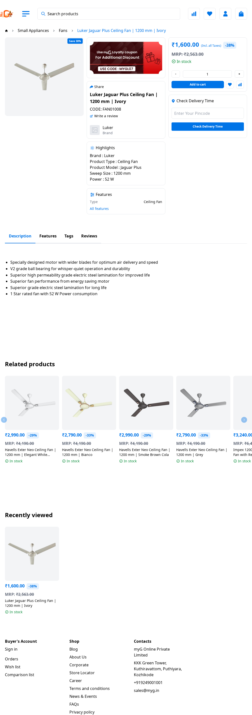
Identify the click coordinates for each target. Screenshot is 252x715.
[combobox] (108, 14)
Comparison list (19, 674)
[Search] (43, 14)
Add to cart (198, 84)
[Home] (6, 30)
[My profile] (225, 14)
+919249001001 (148, 682)
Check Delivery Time (208, 126)
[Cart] (241, 14)
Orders (11, 659)
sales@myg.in (146, 690)
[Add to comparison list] (240, 84)
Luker (108, 127)
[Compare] (194, 14)
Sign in (11, 649)
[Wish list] (210, 14)
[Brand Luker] (95, 130)
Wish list (12, 667)
